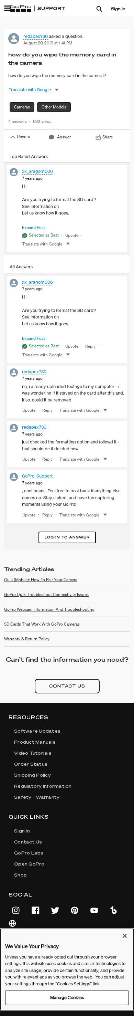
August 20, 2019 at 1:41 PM (47, 43)
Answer (64, 137)
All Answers (21, 267)
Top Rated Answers (29, 156)
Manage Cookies (67, 998)
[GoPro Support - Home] (37, 8)
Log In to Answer (67, 537)
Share (107, 137)
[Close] (124, 935)
